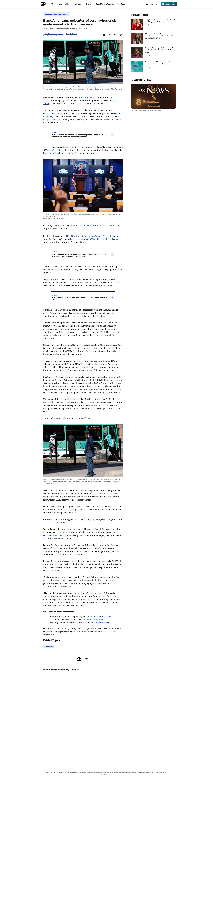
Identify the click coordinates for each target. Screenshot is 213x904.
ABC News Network (52, 773)
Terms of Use (141, 773)
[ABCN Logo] (47, 3)
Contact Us (162, 773)
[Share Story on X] (109, 35)
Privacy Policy (63, 773)
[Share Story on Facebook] (104, 35)
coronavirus (82, 97)
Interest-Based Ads (112, 773)
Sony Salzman (71, 34)
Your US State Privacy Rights (77, 773)
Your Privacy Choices (152, 773)
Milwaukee (90, 235)
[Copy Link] (121, 35)
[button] (36, 4)
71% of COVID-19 (87, 225)
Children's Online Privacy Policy (96, 773)
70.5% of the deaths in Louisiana (103, 239)
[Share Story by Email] (115, 35)
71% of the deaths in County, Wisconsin (89, 235)
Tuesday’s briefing (53, 149)
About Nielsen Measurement (127, 773)
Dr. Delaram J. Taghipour (54, 34)
